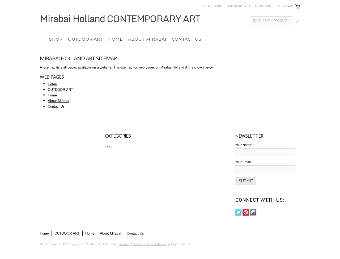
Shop (56, 39)
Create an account (258, 6)
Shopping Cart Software (149, 244)
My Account (212, 6)
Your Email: (243, 161)
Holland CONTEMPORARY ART (120, 18)
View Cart (285, 6)
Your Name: (243, 144)
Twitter (238, 212)
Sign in (232, 6)
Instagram (253, 212)
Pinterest (246, 212)
